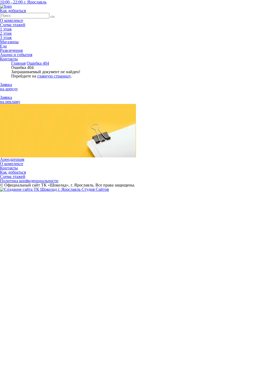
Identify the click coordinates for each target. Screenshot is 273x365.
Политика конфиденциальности (29, 180)
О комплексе (11, 20)
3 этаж (6, 37)
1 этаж (6, 29)
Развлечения (11, 50)
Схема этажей (12, 24)
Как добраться (13, 172)
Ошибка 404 (38, 63)
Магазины (9, 42)
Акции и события (16, 54)
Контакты (9, 59)
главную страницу (54, 76)
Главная (18, 63)
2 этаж (6, 33)
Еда (3, 46)
